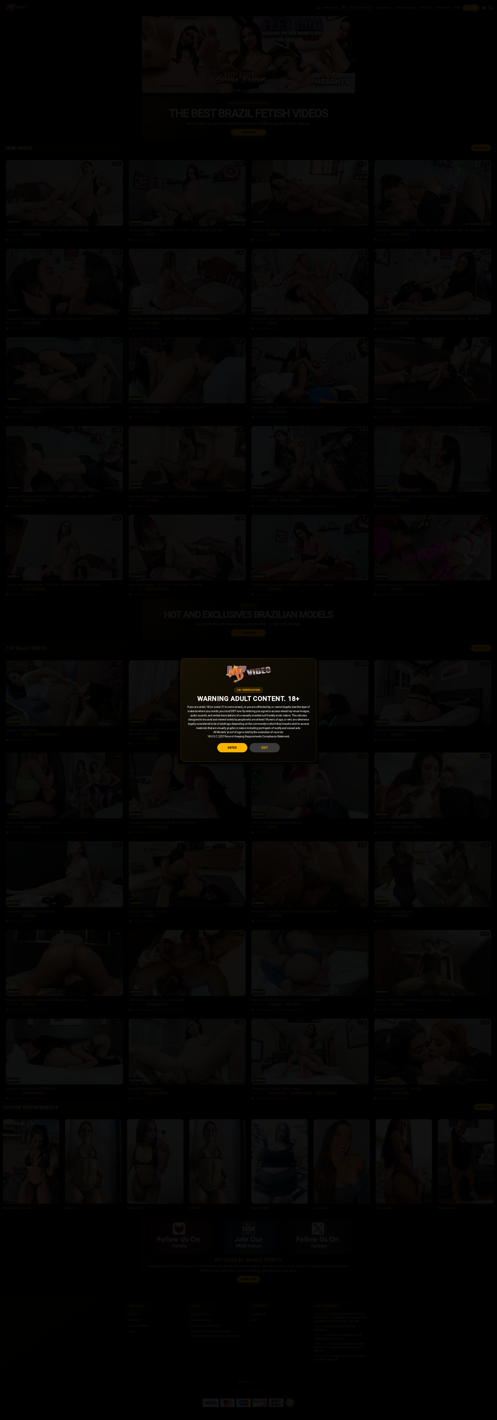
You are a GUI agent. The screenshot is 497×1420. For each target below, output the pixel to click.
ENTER (232, 747)
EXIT (265, 747)
